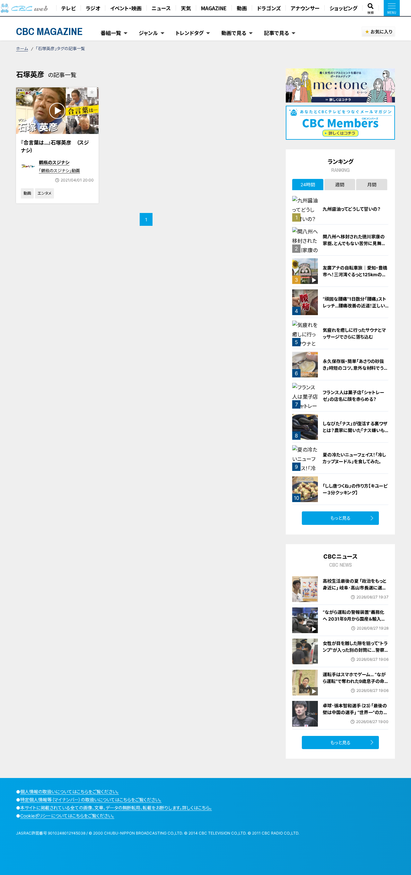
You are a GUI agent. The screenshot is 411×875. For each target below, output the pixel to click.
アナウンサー (305, 8)
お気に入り (381, 31)
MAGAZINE (214, 8)
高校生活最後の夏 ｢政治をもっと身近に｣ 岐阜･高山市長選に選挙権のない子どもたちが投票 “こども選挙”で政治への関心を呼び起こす (355, 594)
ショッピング (343, 8)
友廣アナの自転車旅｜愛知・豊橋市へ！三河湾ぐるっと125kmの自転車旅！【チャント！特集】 (355, 274)
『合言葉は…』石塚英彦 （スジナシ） (55, 146)
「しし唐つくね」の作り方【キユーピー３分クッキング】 (355, 489)
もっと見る (340, 518)
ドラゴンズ (269, 8)
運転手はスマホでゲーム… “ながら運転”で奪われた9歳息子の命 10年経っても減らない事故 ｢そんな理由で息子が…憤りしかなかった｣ (354, 688)
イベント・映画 (126, 8)
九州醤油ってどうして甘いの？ (351, 209)
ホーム (22, 48)
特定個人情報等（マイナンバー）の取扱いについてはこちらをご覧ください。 (91, 799)
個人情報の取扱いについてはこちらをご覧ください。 (69, 791)
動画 (242, 8)
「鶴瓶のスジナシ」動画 (59, 170)
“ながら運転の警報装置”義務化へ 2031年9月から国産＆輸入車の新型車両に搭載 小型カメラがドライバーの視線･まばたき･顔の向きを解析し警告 (355, 625)
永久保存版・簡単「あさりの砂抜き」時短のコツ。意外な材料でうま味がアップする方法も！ (355, 367)
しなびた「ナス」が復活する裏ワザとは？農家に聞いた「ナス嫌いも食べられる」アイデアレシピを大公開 (356, 433)
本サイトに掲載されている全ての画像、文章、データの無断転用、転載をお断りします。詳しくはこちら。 (116, 807)
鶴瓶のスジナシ (54, 162)
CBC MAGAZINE (49, 31)
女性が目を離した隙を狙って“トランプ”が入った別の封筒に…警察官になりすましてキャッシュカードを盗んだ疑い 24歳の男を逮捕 (355, 653)
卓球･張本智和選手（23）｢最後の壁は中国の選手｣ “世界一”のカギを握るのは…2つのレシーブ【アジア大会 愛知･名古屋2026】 (355, 716)
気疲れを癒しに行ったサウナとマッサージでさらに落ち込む (354, 333)
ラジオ (93, 8)
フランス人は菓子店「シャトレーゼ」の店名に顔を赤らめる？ (353, 396)
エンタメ (44, 193)
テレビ (68, 8)
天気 (186, 8)
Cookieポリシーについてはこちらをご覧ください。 (67, 815)
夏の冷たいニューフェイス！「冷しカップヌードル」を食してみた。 (354, 458)
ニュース (161, 8)
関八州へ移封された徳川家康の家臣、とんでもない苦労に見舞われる (354, 243)
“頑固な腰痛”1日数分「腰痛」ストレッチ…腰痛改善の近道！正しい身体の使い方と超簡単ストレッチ (355, 305)
